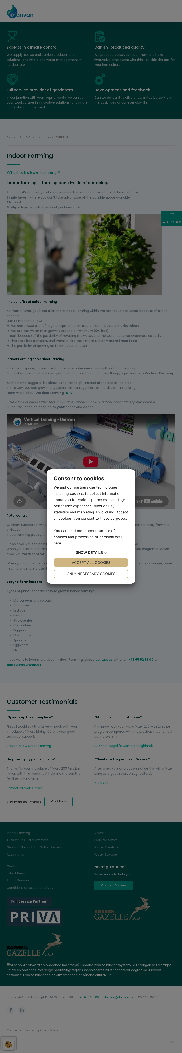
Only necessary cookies (91, 574)
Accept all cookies (91, 562)
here (57, 543)
